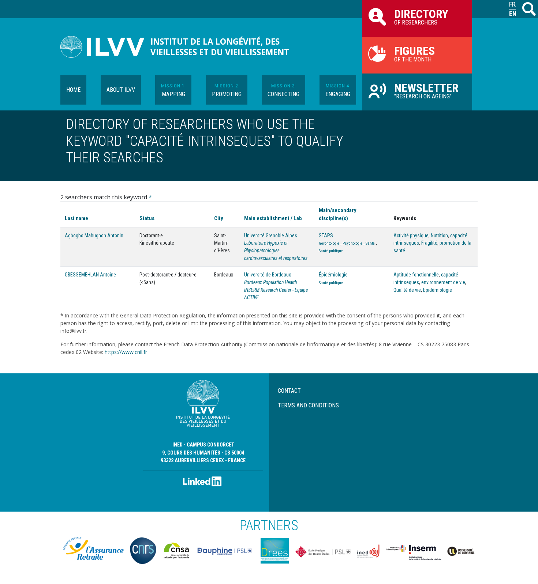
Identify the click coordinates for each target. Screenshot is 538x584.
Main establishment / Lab (273, 218)
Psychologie (352, 243)
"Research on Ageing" (426, 90)
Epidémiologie (437, 290)
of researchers (421, 16)
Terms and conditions (308, 405)
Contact (289, 390)
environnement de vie (443, 282)
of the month (414, 53)
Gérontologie (329, 243)
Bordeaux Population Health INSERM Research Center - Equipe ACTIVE (276, 289)
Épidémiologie (333, 275)
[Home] (105, 47)
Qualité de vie (407, 290)
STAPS (326, 235)
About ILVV (121, 89)
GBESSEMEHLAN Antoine (90, 275)
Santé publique (331, 251)
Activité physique (411, 235)
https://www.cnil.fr (126, 351)
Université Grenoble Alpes (270, 235)
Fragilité (429, 243)
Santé (370, 243)
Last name (76, 218)
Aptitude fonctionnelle (416, 275)
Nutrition (439, 235)
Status (146, 218)
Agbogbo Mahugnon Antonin (94, 235)
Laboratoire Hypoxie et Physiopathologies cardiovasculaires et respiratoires (275, 250)
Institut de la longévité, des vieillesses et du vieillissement (219, 47)
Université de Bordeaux (267, 275)
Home (73, 89)
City (218, 218)
